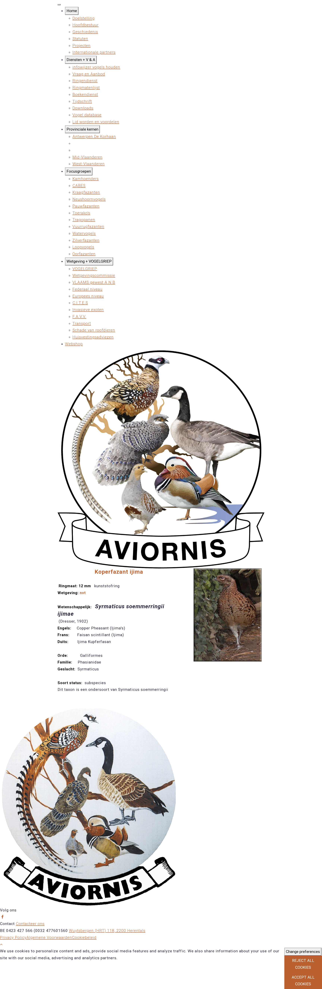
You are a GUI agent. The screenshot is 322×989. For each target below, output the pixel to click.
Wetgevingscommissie (93, 275)
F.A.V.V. (79, 316)
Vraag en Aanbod (88, 74)
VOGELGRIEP (84, 269)
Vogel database (87, 115)
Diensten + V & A (81, 59)
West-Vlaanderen (88, 164)
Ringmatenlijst (86, 87)
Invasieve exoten (88, 309)
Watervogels (84, 233)
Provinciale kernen (82, 129)
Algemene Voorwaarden (49, 937)
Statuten (80, 38)
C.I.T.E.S (80, 303)
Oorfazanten (84, 254)
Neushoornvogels (89, 199)
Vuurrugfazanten (88, 226)
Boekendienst (85, 94)
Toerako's (81, 213)
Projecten (81, 45)
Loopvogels (83, 247)
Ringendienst (84, 80)
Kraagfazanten (86, 192)
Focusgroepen (79, 171)
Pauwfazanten (86, 206)
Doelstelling (83, 18)
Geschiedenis (85, 32)
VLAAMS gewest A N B (93, 282)
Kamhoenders (85, 179)
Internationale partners (94, 52)
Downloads (82, 108)
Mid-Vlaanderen (87, 157)
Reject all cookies (303, 964)
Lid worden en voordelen (95, 122)
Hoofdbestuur (85, 25)
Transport (81, 323)
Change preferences (303, 951)
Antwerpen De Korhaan (94, 136)
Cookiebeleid (84, 937)
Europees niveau (88, 296)
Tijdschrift (82, 101)
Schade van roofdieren (93, 330)
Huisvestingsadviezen (93, 337)
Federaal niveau (87, 289)
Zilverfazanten (86, 240)
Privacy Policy (13, 937)
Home (72, 11)
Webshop (74, 344)
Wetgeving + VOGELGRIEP (89, 261)
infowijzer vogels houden (96, 67)
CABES (79, 185)
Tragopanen (83, 219)
